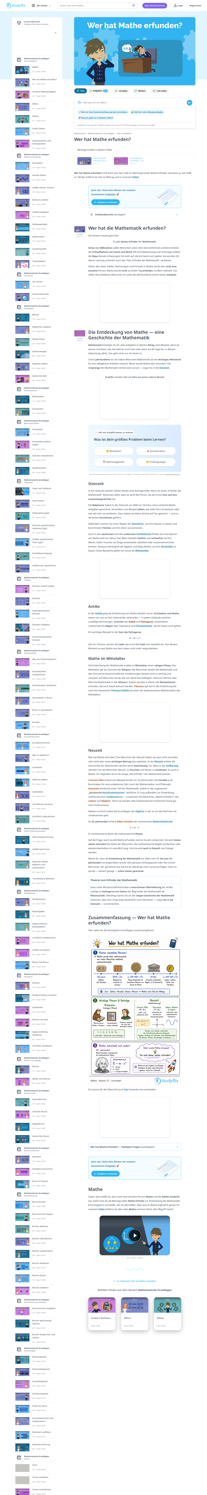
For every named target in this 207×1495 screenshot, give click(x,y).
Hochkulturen (144, 534)
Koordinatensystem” (114, 792)
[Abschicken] (189, 102)
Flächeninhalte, (144, 625)
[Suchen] (133, 6)
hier (126, 1089)
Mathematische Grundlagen (101, 133)
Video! (135, 177)
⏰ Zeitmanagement (113, 461)
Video (101, 1209)
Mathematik (79, 133)
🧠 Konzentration (155, 451)
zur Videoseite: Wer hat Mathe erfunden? (136, 1281)
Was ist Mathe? (124, 133)
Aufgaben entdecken (107, 202)
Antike (99, 613)
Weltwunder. (142, 550)
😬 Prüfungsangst (156, 461)
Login (180, 5)
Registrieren (195, 5)
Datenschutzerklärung (172, 474)
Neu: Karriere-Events (155, 5)
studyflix (18, 5)
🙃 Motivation (113, 451)
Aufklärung (172, 765)
